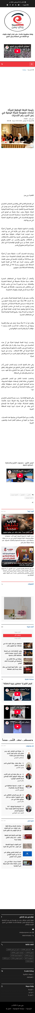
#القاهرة (23, 495)
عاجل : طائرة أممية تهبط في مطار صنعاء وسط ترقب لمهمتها (12, 668)
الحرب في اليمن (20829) (13, 950)
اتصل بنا (30, 995)
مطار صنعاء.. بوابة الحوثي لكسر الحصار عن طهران (14, 764)
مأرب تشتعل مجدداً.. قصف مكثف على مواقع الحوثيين (18, 532)
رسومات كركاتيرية (28, 974)
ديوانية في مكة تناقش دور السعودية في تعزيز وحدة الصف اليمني (13, 661)
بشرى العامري (20, 768)
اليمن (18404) (29, 953)
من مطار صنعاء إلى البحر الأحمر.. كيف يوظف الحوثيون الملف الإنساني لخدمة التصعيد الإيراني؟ (14, 776)
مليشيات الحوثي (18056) (17, 953)
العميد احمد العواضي (18, 813)
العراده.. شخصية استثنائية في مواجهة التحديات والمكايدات (14, 787)
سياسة (24, 70)
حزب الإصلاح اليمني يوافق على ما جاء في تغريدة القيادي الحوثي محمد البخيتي (12, 854)
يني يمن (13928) (29, 956)
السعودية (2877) (29, 958)
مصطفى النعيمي (19, 758)
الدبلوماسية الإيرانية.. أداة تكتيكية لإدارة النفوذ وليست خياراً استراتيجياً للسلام (15, 808)
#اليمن (28, 495)
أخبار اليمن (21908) (25, 950)
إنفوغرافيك (30, 977)
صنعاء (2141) (29, 961)
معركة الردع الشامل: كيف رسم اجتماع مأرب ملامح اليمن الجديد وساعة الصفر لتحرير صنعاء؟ (14, 753)
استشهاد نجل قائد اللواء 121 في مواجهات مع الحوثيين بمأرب (12, 644)
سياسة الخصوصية (18, 1008)
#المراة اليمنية (14, 495)
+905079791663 (27, 936)
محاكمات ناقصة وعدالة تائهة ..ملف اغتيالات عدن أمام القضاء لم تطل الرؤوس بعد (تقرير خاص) (12, 828)
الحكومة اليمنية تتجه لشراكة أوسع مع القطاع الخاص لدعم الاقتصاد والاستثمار (18, 564)
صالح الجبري (20, 781)
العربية (25, 5)
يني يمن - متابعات (28, 530)
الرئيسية (30, 70)
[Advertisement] (17, 89)
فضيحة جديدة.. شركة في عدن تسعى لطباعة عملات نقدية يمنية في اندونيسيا (12, 863)
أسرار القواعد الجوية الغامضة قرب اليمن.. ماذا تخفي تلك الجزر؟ (12, 845)
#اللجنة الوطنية (29, 498)
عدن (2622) (6, 958)
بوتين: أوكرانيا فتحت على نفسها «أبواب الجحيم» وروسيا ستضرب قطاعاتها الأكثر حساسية (13, 653)
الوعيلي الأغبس (19, 790)
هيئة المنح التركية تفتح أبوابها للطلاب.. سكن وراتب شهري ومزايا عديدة (13, 837)
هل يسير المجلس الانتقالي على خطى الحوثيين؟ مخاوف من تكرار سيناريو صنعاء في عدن (14, 797)
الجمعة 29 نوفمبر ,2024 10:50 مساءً (22, 121)
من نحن (31, 992)
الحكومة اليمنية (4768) (16, 956)
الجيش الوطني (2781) (17, 958)
